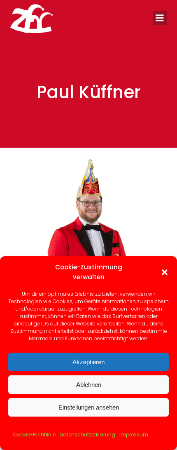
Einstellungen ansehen (88, 407)
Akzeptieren (88, 361)
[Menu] (160, 18)
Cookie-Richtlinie (34, 434)
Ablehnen (88, 384)
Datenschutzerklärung (87, 434)
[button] (165, 272)
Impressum (133, 434)
